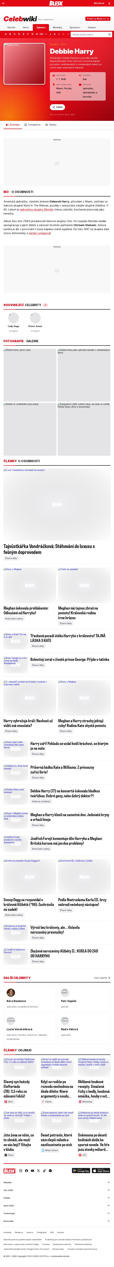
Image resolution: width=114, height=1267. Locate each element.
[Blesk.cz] (56, 3)
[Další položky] (68, 34)
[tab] (11, 27)
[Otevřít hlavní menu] (3, 3)
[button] (81, 1171)
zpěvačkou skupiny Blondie (36, 209)
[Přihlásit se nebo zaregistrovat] (109, 3)
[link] (20, 1171)
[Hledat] (109, 34)
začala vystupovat (40, 233)
